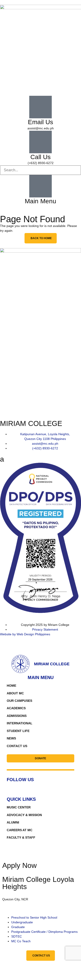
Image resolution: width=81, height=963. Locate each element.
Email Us (40, 122)
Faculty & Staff (21, 837)
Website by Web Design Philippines (25, 634)
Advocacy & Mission (24, 815)
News (11, 738)
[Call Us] (40, 142)
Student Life (18, 731)
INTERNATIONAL (19, 723)
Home (11, 685)
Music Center (19, 807)
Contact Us (17, 746)
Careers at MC (19, 830)
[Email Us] (40, 107)
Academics (16, 708)
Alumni (13, 822)
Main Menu (40, 201)
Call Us (40, 156)
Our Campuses (19, 700)
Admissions (17, 716)
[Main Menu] (40, 186)
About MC (15, 693)
